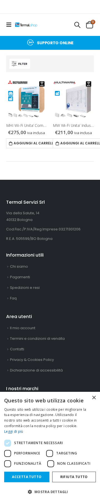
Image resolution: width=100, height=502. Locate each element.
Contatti (17, 349)
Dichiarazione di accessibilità (36, 370)
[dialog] (50, 447)
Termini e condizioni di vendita (37, 338)
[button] (50, 492)
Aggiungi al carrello (34, 143)
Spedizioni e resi (25, 287)
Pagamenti (20, 277)
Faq (13, 298)
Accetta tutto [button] (26, 476)
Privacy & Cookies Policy (32, 359)
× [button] (94, 398)
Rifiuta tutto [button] (74, 476)
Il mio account (22, 328)
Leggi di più (13, 431)
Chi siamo (19, 266)
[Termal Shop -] (26, 25)
